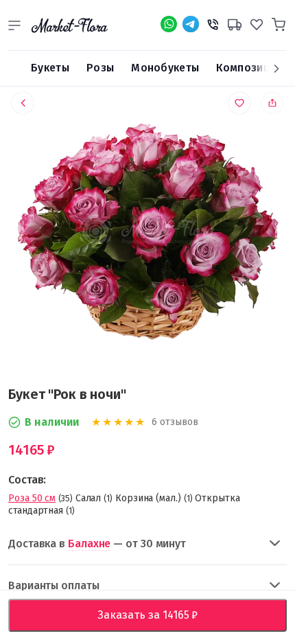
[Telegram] (190, 24)
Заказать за (158, 614)
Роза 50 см (32, 498)
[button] (14, 25)
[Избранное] (256, 23)
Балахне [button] (89, 543)
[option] (147, 234)
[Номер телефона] (212, 23)
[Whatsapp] (169, 24)
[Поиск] (14, 68)
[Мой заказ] (234, 23)
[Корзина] (278, 23)
